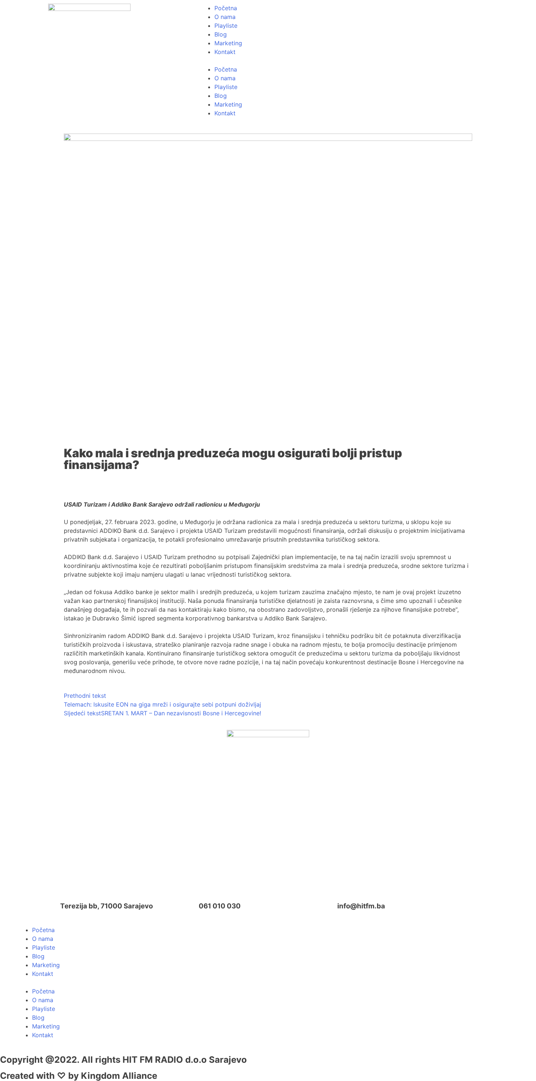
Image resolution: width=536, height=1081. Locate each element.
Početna (225, 8)
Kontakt (225, 51)
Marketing (228, 43)
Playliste (225, 25)
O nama (225, 16)
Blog (220, 34)
